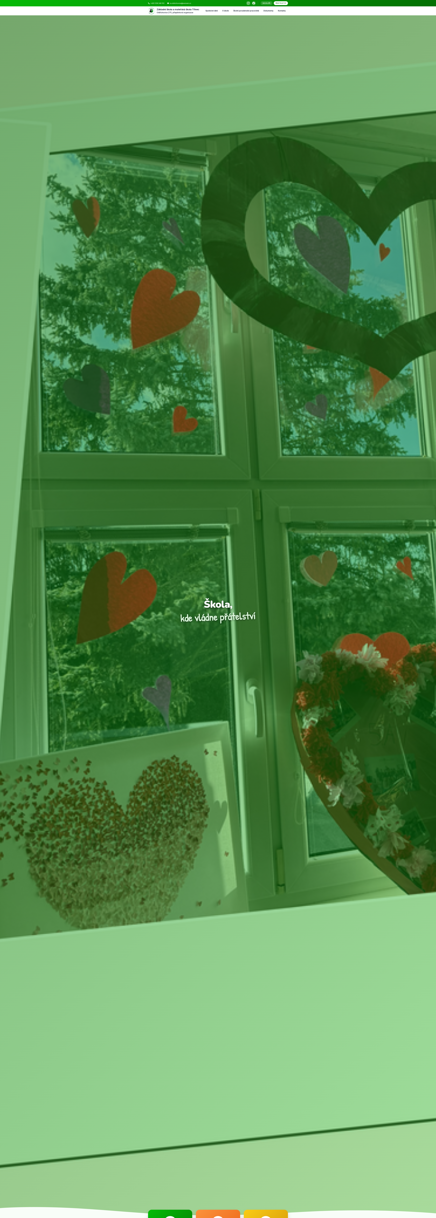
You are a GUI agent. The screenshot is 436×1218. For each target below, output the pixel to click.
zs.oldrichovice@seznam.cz (180, 3)
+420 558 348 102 (157, 3)
